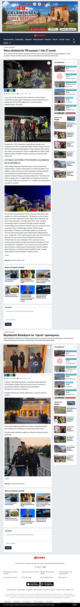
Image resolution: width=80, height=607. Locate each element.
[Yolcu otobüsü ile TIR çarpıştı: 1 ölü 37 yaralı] (28, 74)
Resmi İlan (48, 39)
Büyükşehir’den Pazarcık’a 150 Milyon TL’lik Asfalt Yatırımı (71, 109)
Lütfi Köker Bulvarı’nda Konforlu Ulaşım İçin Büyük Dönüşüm (71, 85)
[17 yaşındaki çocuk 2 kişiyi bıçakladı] (12, 274)
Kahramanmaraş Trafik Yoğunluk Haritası (65, 572)
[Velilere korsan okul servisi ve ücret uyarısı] (12, 289)
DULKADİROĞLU (27, 602)
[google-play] (47, 584)
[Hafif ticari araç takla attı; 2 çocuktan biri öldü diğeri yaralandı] (43, 274)
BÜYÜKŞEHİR (7, 602)
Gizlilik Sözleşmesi (60, 605)
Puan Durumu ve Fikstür (11, 577)
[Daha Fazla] (14, 90)
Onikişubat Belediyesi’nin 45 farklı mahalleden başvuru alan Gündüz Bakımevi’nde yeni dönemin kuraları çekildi (70, 101)
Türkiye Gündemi (38, 39)
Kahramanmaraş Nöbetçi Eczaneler (11, 572)
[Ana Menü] (74, 42)
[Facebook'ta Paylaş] (5, 90)
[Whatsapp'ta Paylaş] (11, 90)
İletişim (6, 43)
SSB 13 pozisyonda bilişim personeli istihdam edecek (41, 296)
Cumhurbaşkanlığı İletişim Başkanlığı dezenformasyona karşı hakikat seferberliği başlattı (27, 298)
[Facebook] (36, 567)
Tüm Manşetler (28, 577)
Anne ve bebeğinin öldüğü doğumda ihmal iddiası (27, 281)
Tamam (74, 604)
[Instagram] (41, 567)
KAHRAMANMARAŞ (71, 66)
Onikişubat (28, 39)
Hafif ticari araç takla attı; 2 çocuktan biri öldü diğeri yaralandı (43, 281)
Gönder (8, 324)
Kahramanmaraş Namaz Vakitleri (48, 572)
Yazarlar (55, 39)
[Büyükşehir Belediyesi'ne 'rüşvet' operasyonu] (28, 359)
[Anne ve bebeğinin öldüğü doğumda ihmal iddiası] (27, 274)
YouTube (61, 39)
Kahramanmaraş (9, 39)
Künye (68, 39)
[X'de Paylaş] (8, 90)
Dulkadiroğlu (19, 39)
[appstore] (33, 584)
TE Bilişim (70, 602)
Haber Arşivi (64, 577)
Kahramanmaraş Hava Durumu (31, 571)
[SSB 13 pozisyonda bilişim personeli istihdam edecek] (43, 289)
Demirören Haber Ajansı (11, 93)
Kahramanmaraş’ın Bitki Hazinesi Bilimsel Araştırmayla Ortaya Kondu (71, 93)
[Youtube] (44, 567)
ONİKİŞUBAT (69, 97)
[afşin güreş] (40, 16)
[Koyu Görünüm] (74, 39)
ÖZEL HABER (49, 602)
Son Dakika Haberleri (47, 577)
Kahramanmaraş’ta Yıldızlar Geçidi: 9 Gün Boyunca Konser (71, 70)
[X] (38, 567)
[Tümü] (74, 62)
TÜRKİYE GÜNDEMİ (38, 602)
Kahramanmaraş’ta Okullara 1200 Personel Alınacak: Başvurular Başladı (71, 78)
